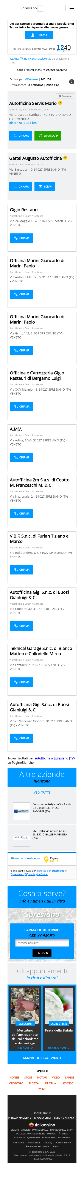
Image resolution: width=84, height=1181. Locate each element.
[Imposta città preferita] (13, 8)
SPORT (28, 1077)
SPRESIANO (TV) (55, 169)
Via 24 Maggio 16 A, (24, 221)
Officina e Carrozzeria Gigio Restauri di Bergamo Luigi (37, 375)
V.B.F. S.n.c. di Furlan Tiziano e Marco (39, 538)
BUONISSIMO (49, 1138)
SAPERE (69, 1077)
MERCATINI (25, 1023)
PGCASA (21, 1134)
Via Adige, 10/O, (21, 440)
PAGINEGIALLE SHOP (61, 1130)
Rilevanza (31, 79)
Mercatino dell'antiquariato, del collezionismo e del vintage (25, 1036)
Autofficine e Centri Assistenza (26, 164)
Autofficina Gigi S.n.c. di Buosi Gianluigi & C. (39, 594)
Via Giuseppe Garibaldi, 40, (29, 115)
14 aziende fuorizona (54, 70)
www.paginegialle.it (54, 859)
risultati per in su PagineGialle (39, 872)
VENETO (23, 119)
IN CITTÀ (33, 1083)
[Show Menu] (72, 8)
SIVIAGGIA (20, 1138)
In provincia (35, 85)
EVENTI (42, 1089)
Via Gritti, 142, (20, 333)
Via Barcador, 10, (21, 169)
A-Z (42, 79)
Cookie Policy (63, 1142)
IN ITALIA (50, 1083)
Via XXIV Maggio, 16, (24, 389)
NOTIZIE (14, 1077)
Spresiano (28, 8)
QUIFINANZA (33, 1138)
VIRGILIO (26, 1130)
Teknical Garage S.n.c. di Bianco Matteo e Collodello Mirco (41, 650)
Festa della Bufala (59, 1030)
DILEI (65, 1134)
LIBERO (15, 1130)
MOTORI (42, 1077)
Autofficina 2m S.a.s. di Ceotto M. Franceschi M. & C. (40, 482)
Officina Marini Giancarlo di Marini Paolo (37, 263)
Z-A (49, 79)
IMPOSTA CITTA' (42, 1117)
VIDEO (56, 1077)
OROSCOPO (16, 1083)
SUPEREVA (64, 1138)
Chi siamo (18, 1142)
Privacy (48, 1142)
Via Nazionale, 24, (23, 496)
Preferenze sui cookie (37, 1146)
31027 (38, 169)
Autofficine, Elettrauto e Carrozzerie (28, 109)
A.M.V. (16, 429)
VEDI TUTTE (42, 792)
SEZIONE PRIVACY (64, 1117)
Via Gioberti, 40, (21, 609)
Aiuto (55, 1146)
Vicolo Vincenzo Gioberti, (28, 721)
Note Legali (34, 1142)
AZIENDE (67, 1083)
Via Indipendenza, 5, (25, 553)
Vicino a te (52, 85)
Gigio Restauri (24, 209)
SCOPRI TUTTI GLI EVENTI (42, 1058)
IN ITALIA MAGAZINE (19, 1117)
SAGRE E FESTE (59, 1023)
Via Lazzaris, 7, (20, 665)
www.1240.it (48, 48)
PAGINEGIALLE (40, 1130)
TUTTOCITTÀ (53, 1134)
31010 (53, 115)
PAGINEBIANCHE (36, 1134)
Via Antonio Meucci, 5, (26, 277)
